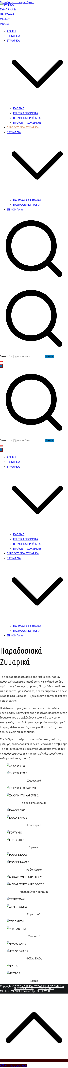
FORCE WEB (42, 991)
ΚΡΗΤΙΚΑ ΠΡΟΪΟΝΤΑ (25, 113)
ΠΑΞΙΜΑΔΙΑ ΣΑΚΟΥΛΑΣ (27, 200)
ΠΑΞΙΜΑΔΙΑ (14, 558)
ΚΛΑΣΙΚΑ (18, 108)
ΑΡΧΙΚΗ (11, 31)
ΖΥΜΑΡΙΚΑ (13, 466)
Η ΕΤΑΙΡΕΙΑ (13, 35)
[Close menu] (1, 450)
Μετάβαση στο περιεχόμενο (17, 2)
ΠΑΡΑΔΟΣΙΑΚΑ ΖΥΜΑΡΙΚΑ (23, 127)
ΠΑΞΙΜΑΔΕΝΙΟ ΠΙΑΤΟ (26, 204)
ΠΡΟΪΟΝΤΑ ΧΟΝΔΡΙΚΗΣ (27, 122)
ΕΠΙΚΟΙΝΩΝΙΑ (15, 209)
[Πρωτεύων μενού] (1, 366)
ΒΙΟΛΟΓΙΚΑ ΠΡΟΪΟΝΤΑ (27, 117)
